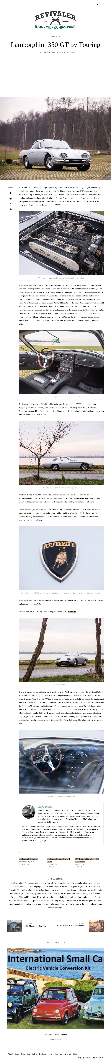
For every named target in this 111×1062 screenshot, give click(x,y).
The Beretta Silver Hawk (55, 1034)
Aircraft (10, 1054)
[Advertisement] (55, 77)
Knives (50, 1054)
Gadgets (34, 1054)
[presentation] (13, 987)
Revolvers (68, 1054)
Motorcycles (59, 1054)
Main (58, 36)
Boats (17, 1054)
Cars (53, 36)
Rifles (75, 1054)
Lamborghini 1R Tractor (28, 859)
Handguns (42, 1054)
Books (23, 1054)
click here (72, 612)
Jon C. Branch (44, 52)
